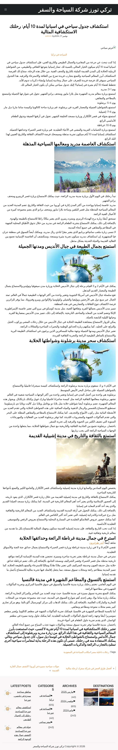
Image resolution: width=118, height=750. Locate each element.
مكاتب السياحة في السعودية (77, 652)
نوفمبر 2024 (67, 701)
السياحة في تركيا (59, 54)
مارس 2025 (67, 692)
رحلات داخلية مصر (100, 652)
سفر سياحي (45, 722)
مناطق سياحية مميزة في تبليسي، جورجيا (22, 696)
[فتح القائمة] (5, 9)
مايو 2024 (68, 710)
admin (48, 36)
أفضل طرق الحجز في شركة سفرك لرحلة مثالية (89, 668)
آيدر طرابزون (96, 542)
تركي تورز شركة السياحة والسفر (75, 9)
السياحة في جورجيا (46, 711)
